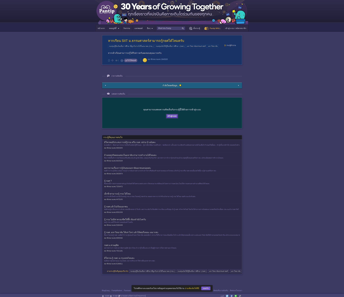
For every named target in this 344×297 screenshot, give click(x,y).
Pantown (127, 290)
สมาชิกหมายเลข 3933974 (113, 174)
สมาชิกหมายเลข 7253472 (113, 187)
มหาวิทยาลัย (213, 46)
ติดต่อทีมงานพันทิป (221, 290)
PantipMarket (117, 290)
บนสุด (107, 296)
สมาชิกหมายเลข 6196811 (113, 264)
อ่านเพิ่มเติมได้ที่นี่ (192, 288)
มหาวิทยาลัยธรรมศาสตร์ (196, 46)
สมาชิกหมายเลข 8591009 (113, 212)
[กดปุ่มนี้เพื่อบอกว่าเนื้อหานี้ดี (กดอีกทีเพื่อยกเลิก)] (112, 60)
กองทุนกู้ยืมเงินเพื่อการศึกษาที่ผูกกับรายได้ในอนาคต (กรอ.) (131, 46)
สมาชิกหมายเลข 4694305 (113, 148)
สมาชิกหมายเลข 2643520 (158, 59)
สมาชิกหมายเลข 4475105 (113, 199)
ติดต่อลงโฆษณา (236, 290)
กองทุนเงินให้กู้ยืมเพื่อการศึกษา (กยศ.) (170, 46)
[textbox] (171, 28)
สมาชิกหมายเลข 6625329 (113, 161)
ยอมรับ (206, 288)
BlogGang (106, 290)
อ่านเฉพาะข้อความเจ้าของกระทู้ (133, 296)
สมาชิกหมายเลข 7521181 (113, 251)
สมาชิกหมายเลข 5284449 (113, 225)
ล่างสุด (115, 296)
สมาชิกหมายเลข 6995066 (113, 238)
